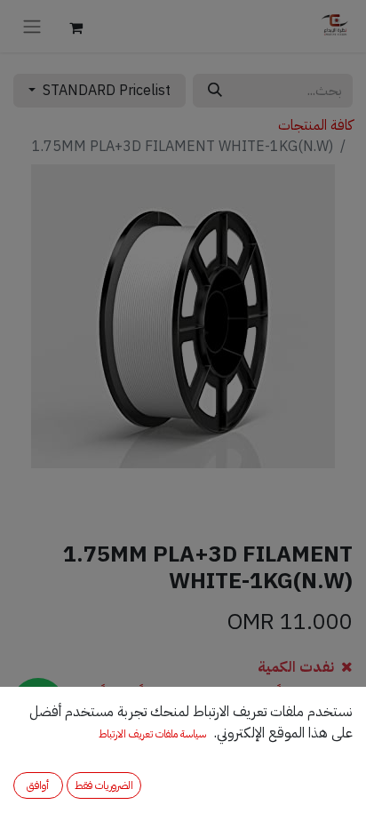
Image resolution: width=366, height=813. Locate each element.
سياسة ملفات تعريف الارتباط (152, 734)
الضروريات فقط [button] (104, 785)
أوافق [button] (38, 785)
